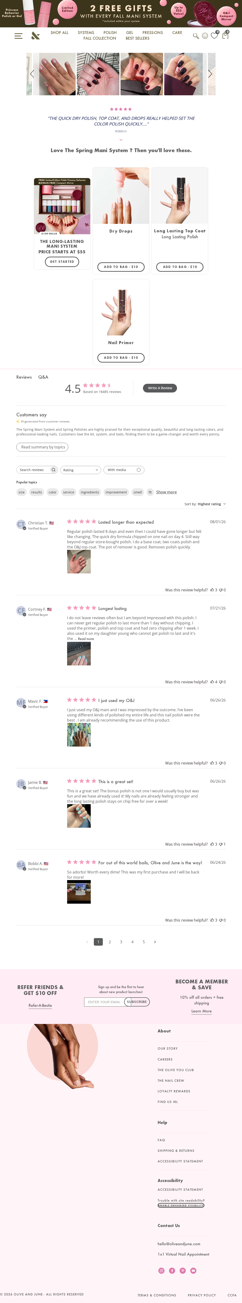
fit (150, 492)
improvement (116, 492)
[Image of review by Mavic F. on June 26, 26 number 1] (79, 735)
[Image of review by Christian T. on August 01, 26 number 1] (79, 561)
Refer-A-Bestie (40, 1005)
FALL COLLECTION (99, 38)
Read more (86, 638)
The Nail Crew (171, 1080)
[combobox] (80, 470)
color (52, 492)
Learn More (201, 1010)
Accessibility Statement (180, 1161)
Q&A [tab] (43, 377)
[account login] (205, 36)
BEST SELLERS (137, 38)
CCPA (232, 1295)
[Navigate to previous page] (86, 942)
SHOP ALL (59, 32)
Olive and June (28, 1294)
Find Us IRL (168, 1102)
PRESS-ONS (153, 32)
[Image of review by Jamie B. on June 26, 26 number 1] (79, 816)
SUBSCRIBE (137, 1002)
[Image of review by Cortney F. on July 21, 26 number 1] (79, 653)
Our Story (168, 1048)
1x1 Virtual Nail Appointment (183, 1254)
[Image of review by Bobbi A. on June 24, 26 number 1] (79, 892)
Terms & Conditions (157, 1295)
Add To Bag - (124, 267)
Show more (166, 492)
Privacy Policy (202, 1295)
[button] (32, 74)
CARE (177, 32)
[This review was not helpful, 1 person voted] (220, 844)
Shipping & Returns (176, 1151)
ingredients (90, 492)
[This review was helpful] (212, 590)
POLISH (110, 32)
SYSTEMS (86, 32)
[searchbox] (33, 469)
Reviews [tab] (24, 377)
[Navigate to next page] (155, 942)
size (21, 492)
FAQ (161, 1140)
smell (138, 492)
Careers (165, 1059)
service (68, 492)
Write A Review (160, 388)
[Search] (196, 38)
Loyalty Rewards (174, 1091)
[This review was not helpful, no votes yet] (220, 590)
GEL (129, 32)
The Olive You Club (176, 1070)
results (36, 492)
